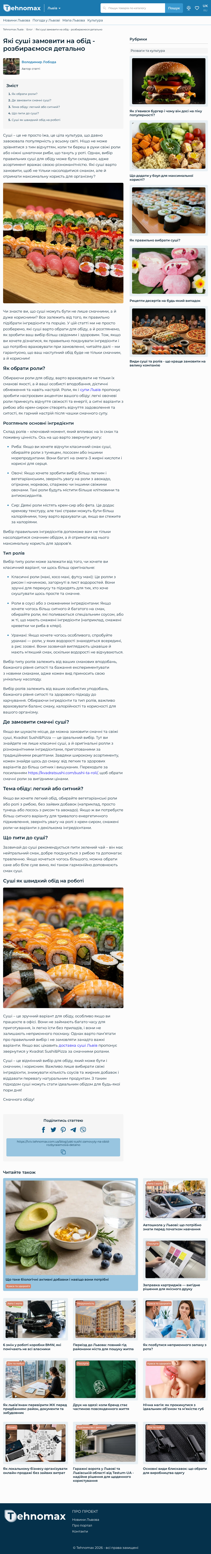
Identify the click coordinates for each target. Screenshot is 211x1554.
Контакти (80, 1531)
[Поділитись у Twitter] (53, 1129)
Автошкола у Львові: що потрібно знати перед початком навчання (172, 1227)
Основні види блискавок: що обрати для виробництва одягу (175, 1471)
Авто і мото (154, 1183)
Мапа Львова (73, 20)
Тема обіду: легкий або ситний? (36, 107)
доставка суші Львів (78, 1045)
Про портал (82, 1525)
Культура (95, 20)
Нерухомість (85, 1303)
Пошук (174, 8)
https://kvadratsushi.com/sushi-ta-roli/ (63, 772)
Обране (197, 8)
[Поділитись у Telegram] (73, 1129)
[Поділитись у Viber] (83, 1129)
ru (205, 10)
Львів (52, 8)
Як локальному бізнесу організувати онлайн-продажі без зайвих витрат (35, 1471)
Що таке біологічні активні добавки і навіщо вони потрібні (57, 1279)
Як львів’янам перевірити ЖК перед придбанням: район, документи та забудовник (35, 1409)
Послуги (152, 1243)
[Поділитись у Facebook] (43, 1129)
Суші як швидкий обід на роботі (36, 120)
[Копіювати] (63, 1152)
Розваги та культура (148, 51)
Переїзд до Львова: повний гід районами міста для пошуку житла (103, 1347)
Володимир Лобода (39, 62)
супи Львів (90, 389)
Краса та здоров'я (18, 1286)
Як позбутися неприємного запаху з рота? (174, 1347)
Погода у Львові (46, 20)
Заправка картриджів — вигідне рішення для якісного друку (171, 1287)
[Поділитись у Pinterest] (63, 1129)
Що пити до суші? (25, 113)
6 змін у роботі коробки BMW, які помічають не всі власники (32, 1347)
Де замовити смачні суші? (31, 100)
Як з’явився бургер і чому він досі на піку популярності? (166, 113)
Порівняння (188, 8)
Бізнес (11, 1427)
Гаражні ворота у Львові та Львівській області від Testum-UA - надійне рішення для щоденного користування (103, 1475)
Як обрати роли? (25, 94)
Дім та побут (15, 1363)
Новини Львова (16, 20)
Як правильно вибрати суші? (155, 240)
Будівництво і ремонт (91, 1427)
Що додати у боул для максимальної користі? (161, 178)
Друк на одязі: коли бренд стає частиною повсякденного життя (101, 1407)
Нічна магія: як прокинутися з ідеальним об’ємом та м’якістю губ (173, 1407)
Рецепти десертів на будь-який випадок (165, 301)
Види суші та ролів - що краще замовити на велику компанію (168, 363)
